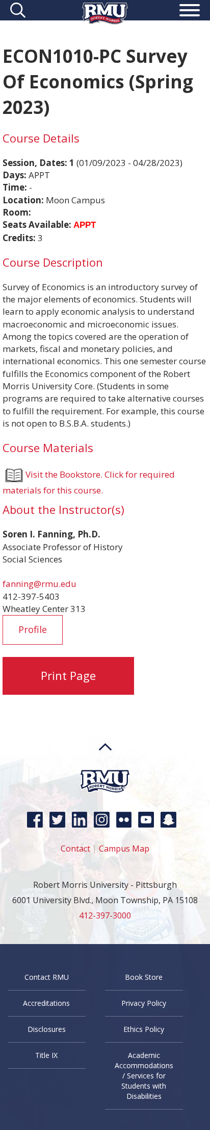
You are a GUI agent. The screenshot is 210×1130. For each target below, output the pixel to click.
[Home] (105, 21)
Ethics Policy (143, 1029)
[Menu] (189, 11)
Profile (32, 629)
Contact (75, 848)
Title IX (46, 1055)
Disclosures (47, 1029)
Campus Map (124, 848)
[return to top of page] (105, 766)
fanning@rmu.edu (39, 584)
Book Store (144, 977)
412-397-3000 (105, 915)
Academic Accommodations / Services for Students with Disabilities (144, 1075)
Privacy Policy (143, 1003)
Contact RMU (46, 977)
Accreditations (46, 1003)
